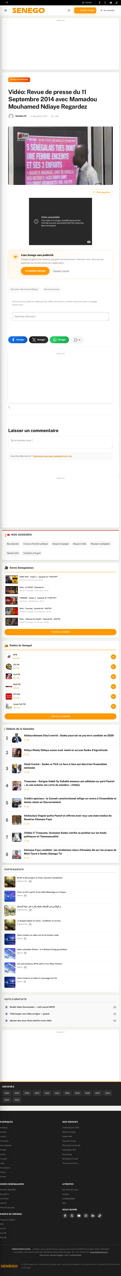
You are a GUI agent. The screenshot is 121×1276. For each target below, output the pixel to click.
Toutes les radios (60, 716)
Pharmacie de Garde (71, 1145)
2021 (57, 1093)
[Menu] (6, 10)
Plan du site (44, 1255)
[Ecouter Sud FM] (113, 676)
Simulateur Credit (70, 1158)
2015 (7, 1099)
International (5, 1145)
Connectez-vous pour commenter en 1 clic (52, 456)
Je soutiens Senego (35, 270)
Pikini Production (7, 1207)
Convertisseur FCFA (70, 1127)
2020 (67, 1093)
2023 (37, 1093)
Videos (3, 1172)
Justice (3, 1136)
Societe (3, 1132)
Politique (4, 1127)
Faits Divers (5, 1167)
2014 (17, 1099)
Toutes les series (60, 632)
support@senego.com (99, 1252)
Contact (65, 1194)
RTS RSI (3, 1237)
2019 (77, 1093)
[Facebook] (99, 3)
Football (3, 1158)
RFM (2, 1224)
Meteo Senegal (68, 1132)
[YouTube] (111, 3)
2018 (87, 1093)
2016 (107, 1093)
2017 (97, 1093)
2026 (7, 1093)
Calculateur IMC (69, 1149)
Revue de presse (19, 79)
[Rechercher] (69, 10)
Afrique (3, 1176)
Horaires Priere (69, 1141)
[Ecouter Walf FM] (113, 686)
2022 (47, 1093)
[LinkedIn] (92, 1215)
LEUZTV (3, 1203)
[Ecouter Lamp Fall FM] (113, 706)
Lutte (2, 1163)
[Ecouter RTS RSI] (113, 696)
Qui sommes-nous (70, 1189)
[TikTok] (116, 3)
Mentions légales (56, 1255)
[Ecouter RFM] (113, 656)
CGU (64, 1203)
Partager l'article (61, 271)
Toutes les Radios (7, 1219)
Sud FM (3, 1233)
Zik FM (3, 1228)
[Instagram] (86, 1215)
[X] (72, 1215)
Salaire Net (67, 1136)
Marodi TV (4, 1194)
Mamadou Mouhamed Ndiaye (24, 289)
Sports (3, 1154)
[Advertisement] (60, 45)
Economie (4, 1141)
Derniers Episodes (8, 1189)
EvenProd (4, 1198)
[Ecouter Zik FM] (113, 666)
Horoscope (67, 1154)
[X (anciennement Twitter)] (105, 3)
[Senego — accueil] (29, 10)
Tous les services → (71, 1163)
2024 (27, 1093)
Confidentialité (75, 1255)
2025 (17, 1093)
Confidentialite (68, 1198)
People (3, 1149)
